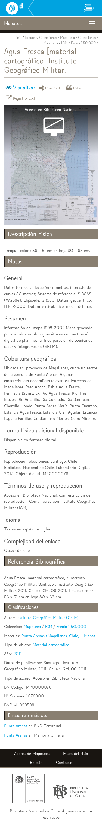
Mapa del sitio (75, 753)
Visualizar (24, 87)
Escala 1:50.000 (83, 43)
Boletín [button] (36, 762)
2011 (17, 653)
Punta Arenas (15, 725)
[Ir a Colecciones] (88, 8)
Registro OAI (24, 98)
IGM (64, 43)
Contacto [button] (64, 762)
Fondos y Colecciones (41, 37)
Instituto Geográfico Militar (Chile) (47, 617)
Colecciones (87, 37)
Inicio (17, 37)
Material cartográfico (51, 644)
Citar (78, 88)
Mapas (89, 635)
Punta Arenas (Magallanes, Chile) (50, 635)
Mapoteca (67, 37)
